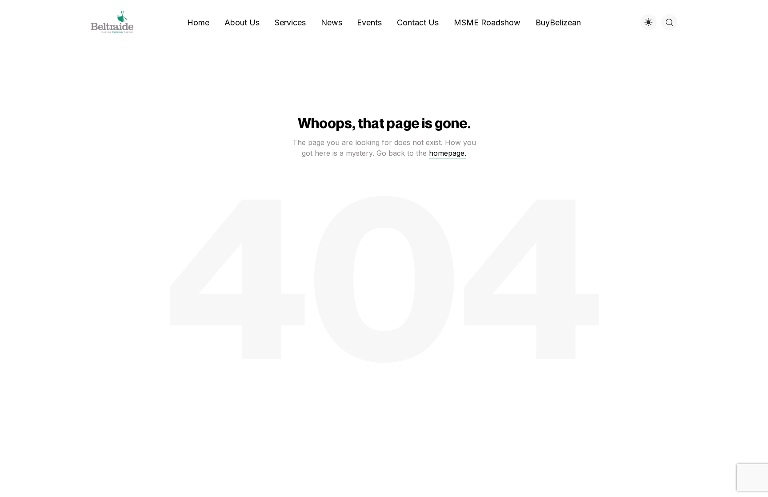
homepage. (447, 153)
